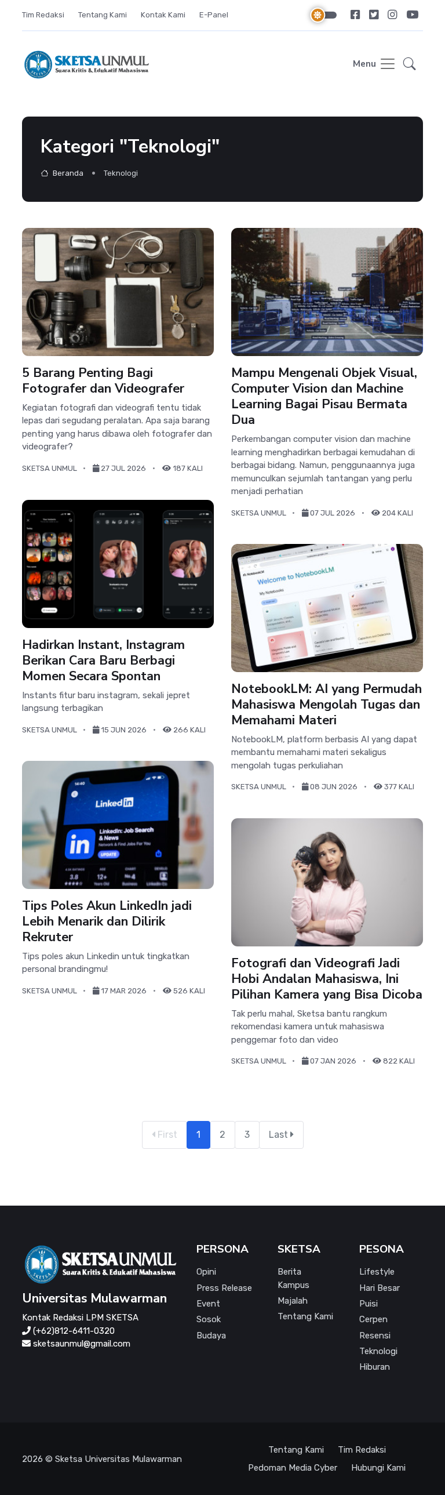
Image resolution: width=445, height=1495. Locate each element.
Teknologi (378, 1351)
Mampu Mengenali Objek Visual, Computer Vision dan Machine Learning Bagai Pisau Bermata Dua (324, 396)
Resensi (375, 1335)
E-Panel (213, 14)
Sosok (208, 1319)
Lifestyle (377, 1272)
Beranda (67, 173)
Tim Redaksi (43, 14)
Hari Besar (379, 1288)
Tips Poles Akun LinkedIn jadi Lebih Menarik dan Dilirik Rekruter (107, 921)
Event (208, 1303)
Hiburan (374, 1367)
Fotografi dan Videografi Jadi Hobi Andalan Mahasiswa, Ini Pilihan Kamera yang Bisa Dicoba (326, 979)
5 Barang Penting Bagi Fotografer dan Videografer (103, 380)
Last (279, 1134)
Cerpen (373, 1319)
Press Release (224, 1288)
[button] (409, 65)
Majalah (293, 1301)
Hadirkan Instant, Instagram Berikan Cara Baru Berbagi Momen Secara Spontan (103, 660)
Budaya (211, 1335)
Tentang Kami (102, 14)
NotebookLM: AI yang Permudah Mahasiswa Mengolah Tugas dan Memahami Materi (326, 704)
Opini (206, 1272)
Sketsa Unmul (49, 468)
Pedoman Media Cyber (292, 1468)
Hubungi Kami (378, 1468)
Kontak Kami (163, 14)
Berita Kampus (293, 1278)
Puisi (368, 1303)
